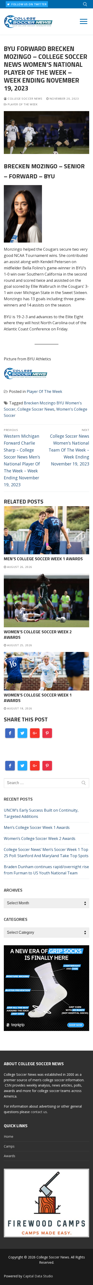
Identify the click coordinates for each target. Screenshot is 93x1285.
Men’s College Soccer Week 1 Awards (43, 558)
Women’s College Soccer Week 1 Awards (38, 698)
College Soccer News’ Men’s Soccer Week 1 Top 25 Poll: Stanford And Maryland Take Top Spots (46, 852)
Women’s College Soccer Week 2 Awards (38, 634)
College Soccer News (24, 98)
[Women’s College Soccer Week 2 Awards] (46, 600)
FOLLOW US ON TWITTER (29, 4)
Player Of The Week (22, 104)
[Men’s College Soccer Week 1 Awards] (46, 530)
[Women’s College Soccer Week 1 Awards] (46, 671)
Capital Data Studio (38, 1276)
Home (8, 1136)
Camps (9, 1146)
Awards (9, 1156)
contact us (39, 1112)
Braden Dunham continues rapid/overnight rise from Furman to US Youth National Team (46, 870)
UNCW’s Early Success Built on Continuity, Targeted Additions (41, 813)
